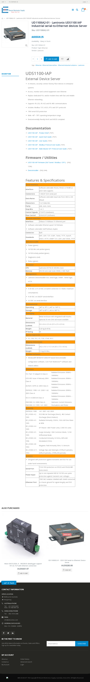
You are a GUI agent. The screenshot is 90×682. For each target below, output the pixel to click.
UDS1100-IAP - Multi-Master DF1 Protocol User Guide (47, 149)
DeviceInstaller (33, 170)
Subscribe (82, 644)
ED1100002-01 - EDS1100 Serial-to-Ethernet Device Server (67, 561)
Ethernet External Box (50, 65)
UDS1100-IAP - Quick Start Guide (39, 137)
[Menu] (73, 9)
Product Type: (36, 48)
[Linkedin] (13, 633)
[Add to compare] (67, 59)
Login (22, 665)
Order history (24, 659)
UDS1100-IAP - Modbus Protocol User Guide (44, 145)
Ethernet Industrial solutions (67, 65)
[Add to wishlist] (62, 59)
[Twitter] (8, 633)
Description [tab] (6, 74)
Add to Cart (52, 59)
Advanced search (26, 662)
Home (2, 18)
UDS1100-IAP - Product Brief (38, 133)
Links (84, 2)
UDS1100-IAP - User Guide (37, 141)
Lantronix (81, 65)
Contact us (5, 662)
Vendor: (34, 50)
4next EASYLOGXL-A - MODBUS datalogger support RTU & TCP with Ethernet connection (23, 565)
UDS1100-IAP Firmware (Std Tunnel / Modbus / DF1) (47, 162)
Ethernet (38, 65)
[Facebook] (4, 633)
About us (5, 659)
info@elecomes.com (11, 620)
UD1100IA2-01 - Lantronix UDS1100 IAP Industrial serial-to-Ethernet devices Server (59, 24)
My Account (5, 665)
